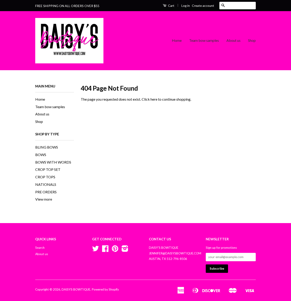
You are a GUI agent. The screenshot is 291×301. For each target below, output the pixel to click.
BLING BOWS (46, 147)
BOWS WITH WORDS (53, 162)
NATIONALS (45, 184)
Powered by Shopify (105, 289)
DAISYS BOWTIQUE (76, 289)
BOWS (40, 154)
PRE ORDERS (46, 192)
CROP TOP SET (47, 169)
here (154, 99)
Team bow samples (204, 40)
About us (233, 40)
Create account (203, 5)
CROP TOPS (45, 177)
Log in (185, 5)
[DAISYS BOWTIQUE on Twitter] (95, 250)
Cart (170, 5)
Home (177, 40)
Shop (252, 40)
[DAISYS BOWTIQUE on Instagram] (124, 250)
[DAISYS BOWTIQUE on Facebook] (105, 250)
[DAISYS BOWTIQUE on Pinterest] (115, 250)
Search (40, 247)
